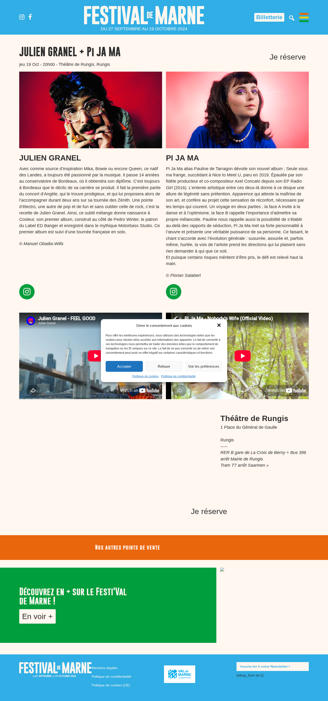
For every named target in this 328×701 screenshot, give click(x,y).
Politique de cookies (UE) (111, 685)
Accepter (124, 366)
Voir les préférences (203, 366)
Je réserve (288, 57)
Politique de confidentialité (178, 376)
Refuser (164, 366)
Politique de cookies (145, 376)
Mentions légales (104, 668)
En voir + (37, 616)
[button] (219, 326)
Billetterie (269, 17)
